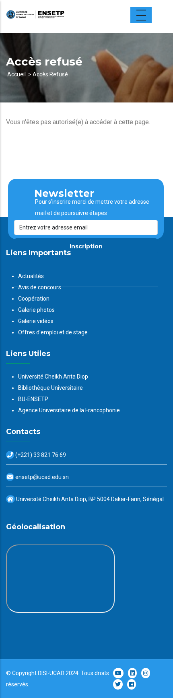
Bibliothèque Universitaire (50, 388)
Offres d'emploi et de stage (53, 332)
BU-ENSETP (33, 399)
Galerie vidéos (36, 321)
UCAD (56, 673)
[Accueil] (56, 16)
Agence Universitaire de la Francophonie (69, 410)
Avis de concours (39, 287)
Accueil (16, 74)
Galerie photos (36, 310)
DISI (42, 673)
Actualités (31, 276)
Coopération (33, 298)
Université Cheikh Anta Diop (53, 376)
